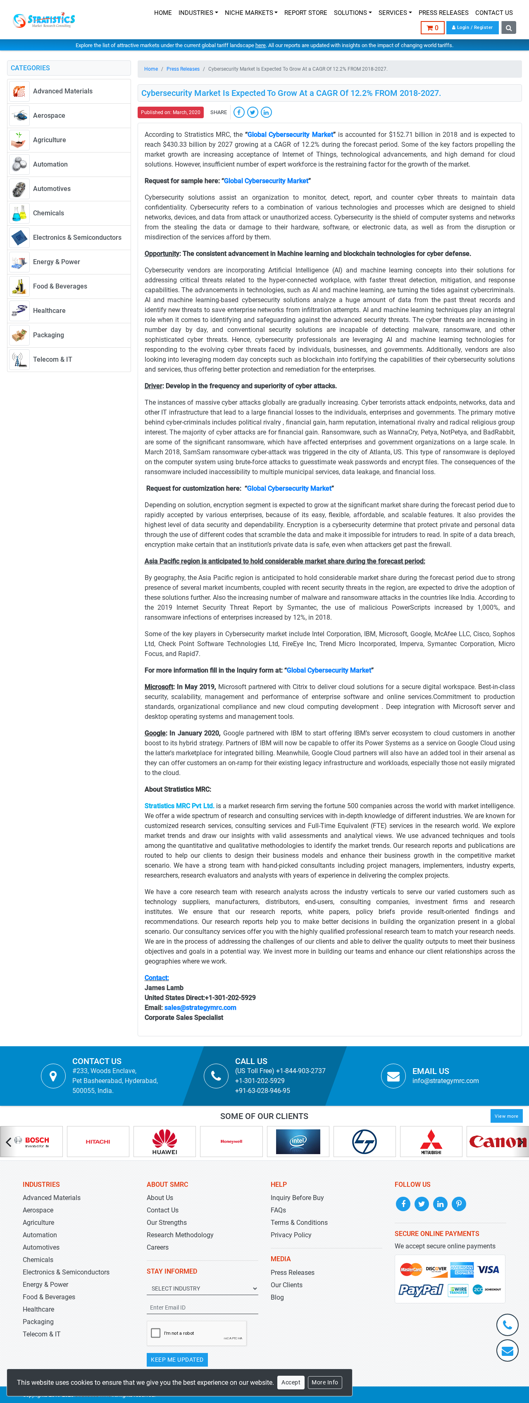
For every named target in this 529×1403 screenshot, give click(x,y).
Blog (277, 1297)
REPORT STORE (305, 13)
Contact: (157, 978)
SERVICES (393, 13)
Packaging (38, 1322)
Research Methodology (180, 1235)
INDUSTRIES (196, 13)
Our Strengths (167, 1222)
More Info (325, 1382)
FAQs (278, 1210)
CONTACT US (494, 13)
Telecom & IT (42, 1334)
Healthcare (38, 1309)
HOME (163, 13)
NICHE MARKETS (249, 13)
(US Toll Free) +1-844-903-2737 (280, 1071)
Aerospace (38, 1210)
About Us (160, 1198)
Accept (290, 1382)
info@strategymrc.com (445, 1081)
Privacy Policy (291, 1235)
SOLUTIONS (350, 13)
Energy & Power (45, 1284)
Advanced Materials (52, 1198)
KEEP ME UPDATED (177, 1359)
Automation (40, 1235)
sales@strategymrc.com (200, 1008)
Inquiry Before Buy (297, 1198)
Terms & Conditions (299, 1222)
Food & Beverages (49, 1297)
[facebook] (239, 112)
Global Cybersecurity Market (290, 134)
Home (151, 69)
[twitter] (252, 112)
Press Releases (183, 69)
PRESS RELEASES (444, 13)
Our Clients (287, 1285)
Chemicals (38, 1260)
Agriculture (38, 1222)
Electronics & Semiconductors (66, 1272)
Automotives (41, 1247)
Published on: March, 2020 (170, 112)
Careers (158, 1247)
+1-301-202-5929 (260, 1081)
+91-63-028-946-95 (262, 1091)
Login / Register (474, 27)
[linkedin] (266, 112)
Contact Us (163, 1210)
